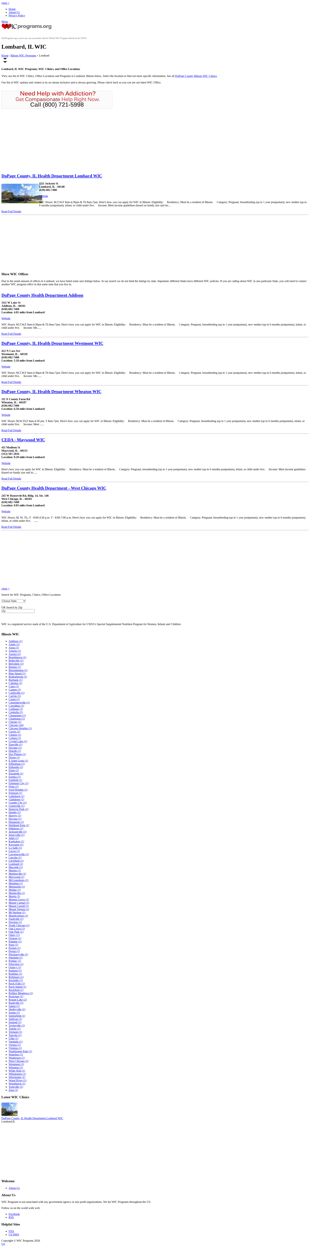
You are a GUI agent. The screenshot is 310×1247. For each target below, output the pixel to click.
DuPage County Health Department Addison (42, 295)
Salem (14, 1006)
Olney (14, 935)
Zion (13, 1090)
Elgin (14, 770)
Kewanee (16, 844)
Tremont (15, 1031)
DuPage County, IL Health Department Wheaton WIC (51, 391)
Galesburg (16, 796)
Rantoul (15, 970)
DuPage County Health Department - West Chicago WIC (53, 488)
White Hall (17, 1070)
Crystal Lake (18, 741)
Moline (15, 889)
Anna (14, 647)
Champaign (17, 715)
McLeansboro (18, 880)
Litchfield (16, 860)
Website (43, 196)
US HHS (14, 1234)
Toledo (14, 1028)
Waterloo (16, 1054)
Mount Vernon (19, 909)
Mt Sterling (17, 912)
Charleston (17, 718)
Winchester (17, 1077)
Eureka (15, 776)
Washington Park (20, 1051)
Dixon (14, 757)
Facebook (14, 1214)
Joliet (13, 838)
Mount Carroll (19, 906)
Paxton (14, 948)
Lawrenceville (19, 854)
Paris (13, 944)
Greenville (16, 805)
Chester (15, 721)
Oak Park (16, 931)
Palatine (15, 941)
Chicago (16, 725)
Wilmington (17, 1073)
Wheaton (16, 1067)
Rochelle (16, 980)
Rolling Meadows (21, 993)
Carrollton (16, 705)
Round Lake (18, 999)
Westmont (16, 1064)
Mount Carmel (19, 902)
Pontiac (15, 960)
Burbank (15, 679)
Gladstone (16, 799)
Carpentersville (19, 702)
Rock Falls (17, 983)
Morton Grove (19, 899)
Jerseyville (16, 834)
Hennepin (16, 822)
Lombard (16, 864)
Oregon (15, 938)
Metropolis (17, 886)
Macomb (16, 867)
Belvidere (16, 663)
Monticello (17, 893)
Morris (14, 896)
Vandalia (15, 1041)
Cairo (14, 686)
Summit (15, 1022)
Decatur (15, 747)
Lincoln (15, 857)
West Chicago (18, 1061)
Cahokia (15, 683)
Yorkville (16, 1086)
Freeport (15, 792)
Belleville (16, 660)
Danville (15, 744)
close (5, 2)
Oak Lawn (17, 928)
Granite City (18, 802)
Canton (15, 689)
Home (12, 9)
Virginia (15, 1048)
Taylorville (17, 1025)
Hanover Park (18, 809)
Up (3, 1243)
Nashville (16, 918)
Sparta (14, 1012)
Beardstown (17, 657)
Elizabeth (16, 773)
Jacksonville (17, 831)
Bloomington (18, 670)
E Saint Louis (18, 760)
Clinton (15, 734)
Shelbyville (17, 1009)
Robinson (16, 977)
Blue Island (17, 673)
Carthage (16, 709)
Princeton (16, 964)
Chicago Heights (20, 728)
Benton (15, 667)
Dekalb (15, 751)
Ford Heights (18, 789)
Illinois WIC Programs (23, 55)
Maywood (16, 876)
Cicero (14, 731)
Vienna (15, 1044)
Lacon (14, 851)
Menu (4, 21)
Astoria (15, 650)
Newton (15, 922)
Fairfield (15, 780)
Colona (15, 738)
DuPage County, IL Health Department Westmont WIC (52, 343)
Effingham (17, 763)
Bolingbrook (18, 676)
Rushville (16, 1002)
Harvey (15, 815)
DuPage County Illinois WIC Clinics (196, 76)
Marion (15, 870)
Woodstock (17, 1083)
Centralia (16, 712)
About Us (14, 12)
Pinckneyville (18, 954)
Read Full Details (11, 211)
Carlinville (16, 692)
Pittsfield (15, 957)
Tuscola (15, 1035)
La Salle (15, 847)
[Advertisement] (31, 141)
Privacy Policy (17, 15)
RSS (11, 1217)
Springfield (17, 1015)
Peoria (14, 951)
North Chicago (19, 925)
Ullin (13, 1038)
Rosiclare (16, 996)
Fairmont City (18, 783)
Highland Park (19, 825)
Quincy (15, 967)
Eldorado (16, 767)
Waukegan (17, 1057)
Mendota (16, 883)
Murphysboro (18, 915)
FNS (11, 1231)
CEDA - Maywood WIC (23, 439)
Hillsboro (16, 828)
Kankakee (16, 841)
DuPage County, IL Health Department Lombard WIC (51, 176)
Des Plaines (17, 754)
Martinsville (17, 873)
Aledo (14, 644)
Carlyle (15, 696)
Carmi (14, 699)
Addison (15, 641)
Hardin (14, 812)
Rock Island (17, 986)
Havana (15, 818)
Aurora (15, 654)
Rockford (16, 989)
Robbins (15, 973)
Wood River (17, 1080)
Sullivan (15, 1019)
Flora (13, 786)
